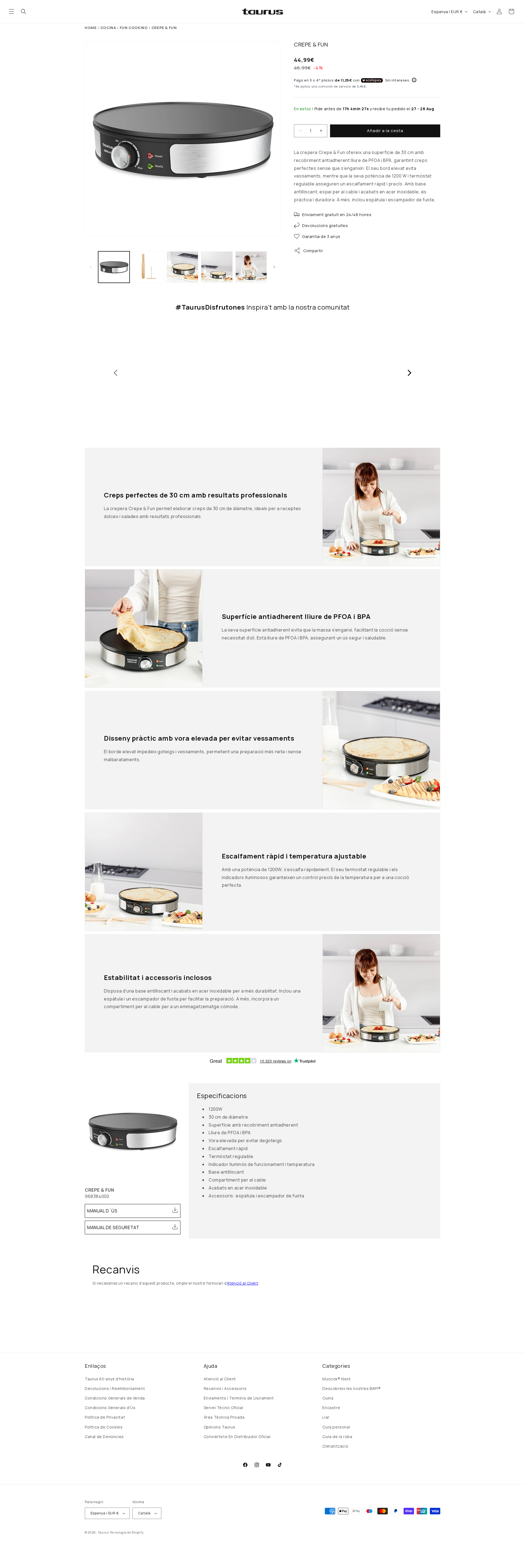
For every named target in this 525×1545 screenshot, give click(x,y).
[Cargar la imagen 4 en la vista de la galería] (216, 267)
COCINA (108, 27)
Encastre (331, 1407)
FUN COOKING (134, 27)
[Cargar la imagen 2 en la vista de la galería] (148, 267)
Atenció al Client (242, 1283)
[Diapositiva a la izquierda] (91, 267)
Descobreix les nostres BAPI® (351, 1388)
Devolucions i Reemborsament (115, 1388)
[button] (11, 11)
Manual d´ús (102, 1211)
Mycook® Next (336, 1378)
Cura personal (336, 1427)
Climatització (335, 1446)
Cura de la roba (337, 1436)
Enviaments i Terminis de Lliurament (239, 1398)
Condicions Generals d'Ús (110, 1407)
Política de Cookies (103, 1427)
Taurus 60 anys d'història (109, 1378)
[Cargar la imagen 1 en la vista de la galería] (114, 267)
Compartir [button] (313, 250)
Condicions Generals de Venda (115, 1398)
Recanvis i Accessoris (225, 1388)
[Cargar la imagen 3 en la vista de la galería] (182, 267)
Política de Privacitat (105, 1417)
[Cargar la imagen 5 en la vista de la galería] (251, 267)
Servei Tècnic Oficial (223, 1407)
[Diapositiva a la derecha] (274, 267)
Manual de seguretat (113, 1227)
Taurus (103, 1532)
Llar (325, 1417)
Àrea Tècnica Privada (224, 1417)
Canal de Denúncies (104, 1436)
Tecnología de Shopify (127, 1532)
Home (91, 27)
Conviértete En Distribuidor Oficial (237, 1436)
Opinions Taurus (219, 1427)
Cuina (327, 1398)
